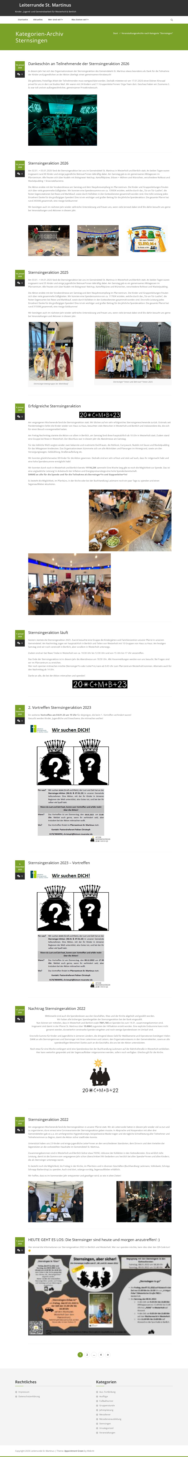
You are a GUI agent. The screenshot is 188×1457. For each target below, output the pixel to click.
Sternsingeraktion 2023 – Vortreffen (59, 862)
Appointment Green (74, 1450)
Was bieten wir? (79, 19)
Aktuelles (38, 19)
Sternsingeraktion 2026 (48, 163)
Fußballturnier (106, 1401)
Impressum (23, 1391)
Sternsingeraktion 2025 (48, 272)
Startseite (23, 19)
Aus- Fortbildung (107, 1391)
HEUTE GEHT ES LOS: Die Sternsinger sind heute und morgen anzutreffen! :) (94, 1239)
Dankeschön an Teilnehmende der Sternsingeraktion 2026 (78, 63)
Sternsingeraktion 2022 (48, 1119)
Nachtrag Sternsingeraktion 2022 (56, 1008)
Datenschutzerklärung (29, 1396)
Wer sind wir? (55, 19)
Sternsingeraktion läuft (48, 632)
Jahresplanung (106, 1410)
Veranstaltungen (130, 33)
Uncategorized (106, 1428)
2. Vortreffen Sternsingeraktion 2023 (59, 707)
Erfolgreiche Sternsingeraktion (54, 405)
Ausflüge (103, 1396)
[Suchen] (172, 19)
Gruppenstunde (107, 1405)
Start (115, 33)
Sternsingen (105, 1423)
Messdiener (105, 1414)
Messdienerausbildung (110, 1419)
